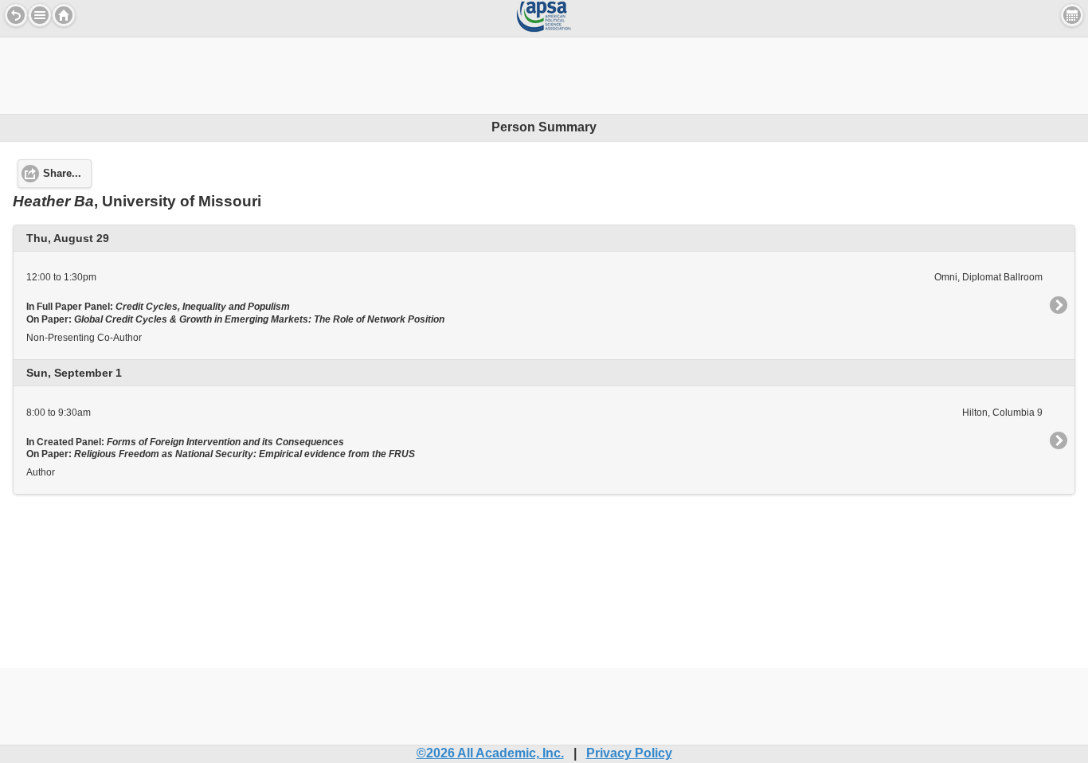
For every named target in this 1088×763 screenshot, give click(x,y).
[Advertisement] (544, 73)
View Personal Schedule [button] (1072, 15)
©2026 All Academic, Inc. (490, 753)
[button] (40, 15)
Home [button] (64, 15)
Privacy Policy (629, 753)
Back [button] (16, 15)
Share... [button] (62, 173)
